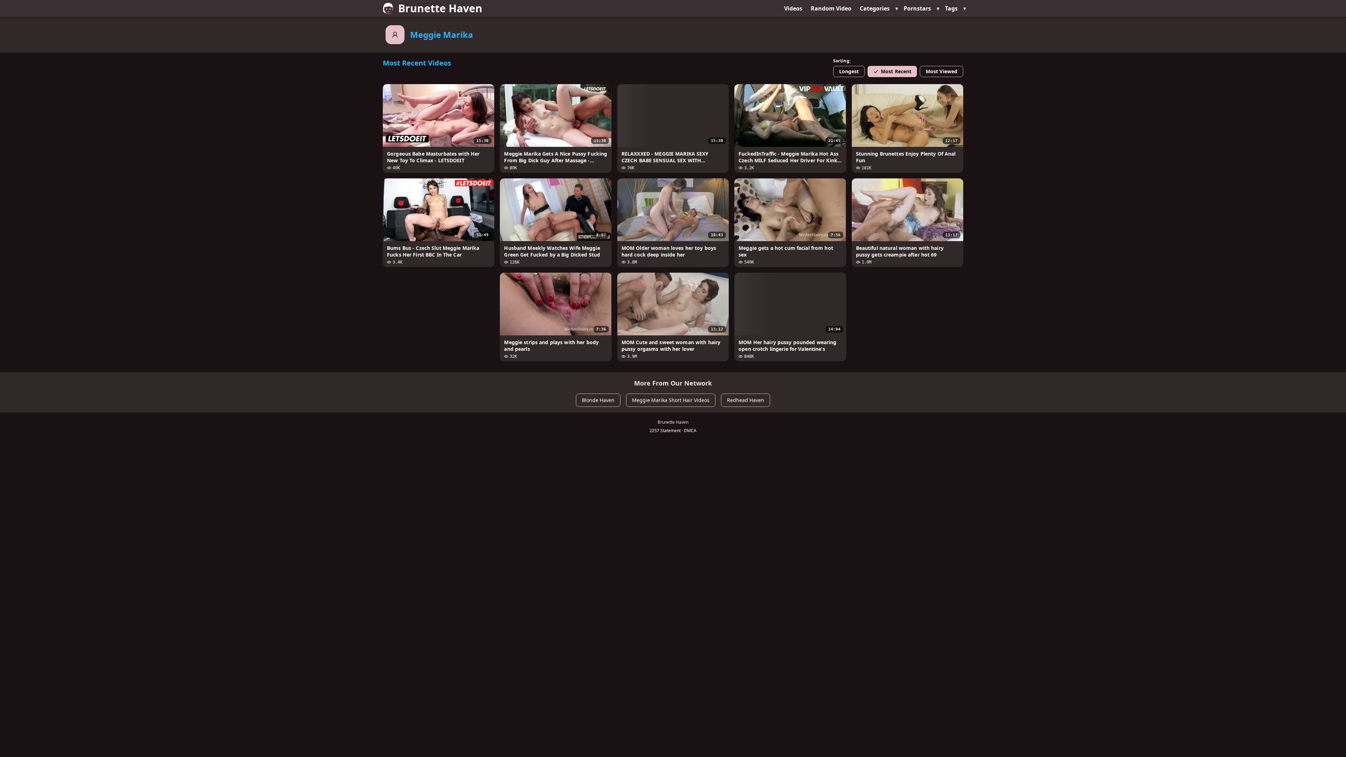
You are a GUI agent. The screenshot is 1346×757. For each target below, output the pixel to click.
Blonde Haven (598, 400)
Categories (875, 8)
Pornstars (917, 8)
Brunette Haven (440, 8)
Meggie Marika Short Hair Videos (670, 400)
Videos (793, 8)
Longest (849, 71)
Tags (951, 8)
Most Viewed (941, 71)
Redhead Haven (745, 400)
